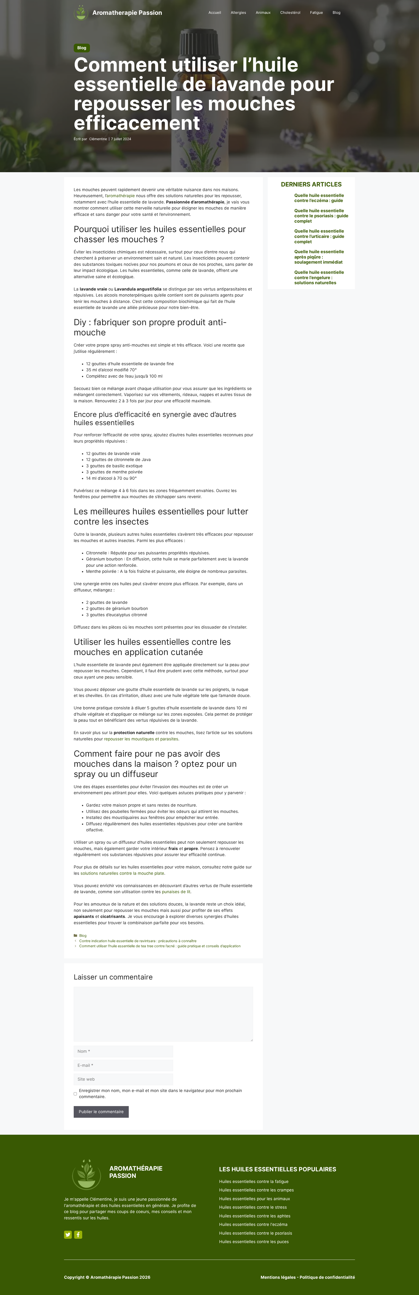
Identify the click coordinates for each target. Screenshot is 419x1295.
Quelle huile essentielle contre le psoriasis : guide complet (321, 216)
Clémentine (98, 139)
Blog (336, 12)
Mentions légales (278, 1277)
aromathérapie (120, 195)
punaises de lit (176, 891)
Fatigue (316, 12)
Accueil (215, 12)
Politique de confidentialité (327, 1277)
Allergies (238, 12)
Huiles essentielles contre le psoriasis (255, 1233)
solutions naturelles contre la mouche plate (122, 873)
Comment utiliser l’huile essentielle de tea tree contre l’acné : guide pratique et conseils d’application (160, 946)
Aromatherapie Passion (127, 12)
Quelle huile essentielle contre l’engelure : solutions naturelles (319, 277)
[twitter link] (68, 1234)
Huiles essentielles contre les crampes (256, 1190)
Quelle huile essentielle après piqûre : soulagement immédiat (319, 257)
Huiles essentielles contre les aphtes (254, 1216)
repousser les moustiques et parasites (141, 739)
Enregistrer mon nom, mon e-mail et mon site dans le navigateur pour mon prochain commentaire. (160, 1093)
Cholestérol (290, 12)
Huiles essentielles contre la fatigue (254, 1181)
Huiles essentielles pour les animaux (254, 1198)
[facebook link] (78, 1234)
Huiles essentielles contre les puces (254, 1241)
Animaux (263, 12)
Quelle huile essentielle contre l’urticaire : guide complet (319, 236)
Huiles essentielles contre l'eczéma (253, 1224)
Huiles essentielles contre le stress (253, 1207)
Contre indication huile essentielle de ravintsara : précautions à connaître (137, 941)
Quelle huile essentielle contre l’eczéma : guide (319, 198)
